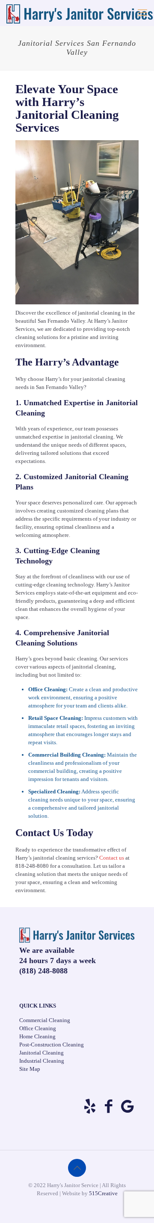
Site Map (29, 1069)
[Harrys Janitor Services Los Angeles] (79, 13)
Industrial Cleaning (41, 1061)
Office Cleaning (37, 1028)
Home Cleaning (37, 1036)
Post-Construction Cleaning (51, 1044)
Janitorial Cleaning (41, 1052)
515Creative (103, 1193)
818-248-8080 (32, 866)
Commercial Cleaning (44, 1020)
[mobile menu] (142, 13)
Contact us (111, 858)
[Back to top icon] (77, 1168)
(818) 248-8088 (43, 971)
